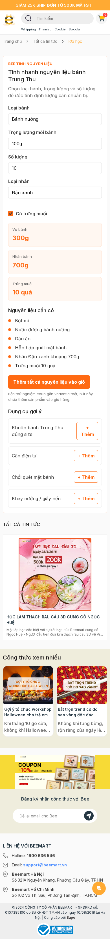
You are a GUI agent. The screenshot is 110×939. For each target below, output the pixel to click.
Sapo (71, 917)
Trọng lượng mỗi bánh (32, 132)
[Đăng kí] (88, 816)
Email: (39, 864)
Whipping (28, 29)
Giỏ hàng (105, 14)
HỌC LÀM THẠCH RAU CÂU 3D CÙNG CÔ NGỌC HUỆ (53, 619)
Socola (74, 29)
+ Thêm (87, 431)
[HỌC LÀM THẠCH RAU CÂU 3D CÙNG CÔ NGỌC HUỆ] (55, 574)
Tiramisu (45, 29)
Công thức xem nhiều (32, 657)
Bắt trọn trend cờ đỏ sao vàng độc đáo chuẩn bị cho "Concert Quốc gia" (80, 712)
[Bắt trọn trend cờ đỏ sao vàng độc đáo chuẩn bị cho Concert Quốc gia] (82, 685)
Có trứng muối (31, 213)
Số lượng (17, 157)
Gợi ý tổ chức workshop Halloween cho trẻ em (28, 712)
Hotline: (33, 855)
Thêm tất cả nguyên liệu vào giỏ (49, 382)
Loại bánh (19, 108)
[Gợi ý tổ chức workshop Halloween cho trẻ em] (28, 685)
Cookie (60, 29)
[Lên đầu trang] (99, 932)
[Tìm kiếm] (28, 17)
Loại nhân (19, 181)
